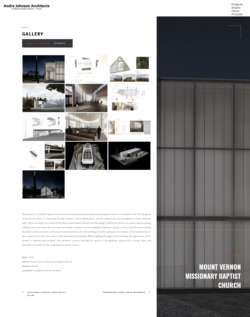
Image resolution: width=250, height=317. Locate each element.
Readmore (59, 43)
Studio (236, 7)
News (235, 11)
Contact (237, 17)
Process (237, 14)
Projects (237, 4)
